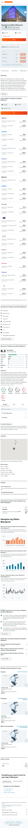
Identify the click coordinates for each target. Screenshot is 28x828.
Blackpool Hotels (18, 823)
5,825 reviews (16, 27)
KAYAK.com (8, 821)
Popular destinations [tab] (18, 781)
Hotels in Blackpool (7, 790)
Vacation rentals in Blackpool (9, 792)
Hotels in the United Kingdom (9, 822)
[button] (2, 2)
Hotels (13, 821)
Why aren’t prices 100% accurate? (9, 814)
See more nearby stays (22, 671)
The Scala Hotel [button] (4, 687)
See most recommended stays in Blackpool (22, 727)
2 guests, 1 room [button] (6, 36)
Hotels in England (19, 822)
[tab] (5, 404)
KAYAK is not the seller (7, 810)
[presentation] (6, 552)
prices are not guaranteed (6, 806)
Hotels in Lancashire (9, 823)
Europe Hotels (18, 821)
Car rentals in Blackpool (8, 789)
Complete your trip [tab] (7, 781)
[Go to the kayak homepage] (8, 2)
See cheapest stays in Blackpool (22, 699)
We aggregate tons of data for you (10, 812)
